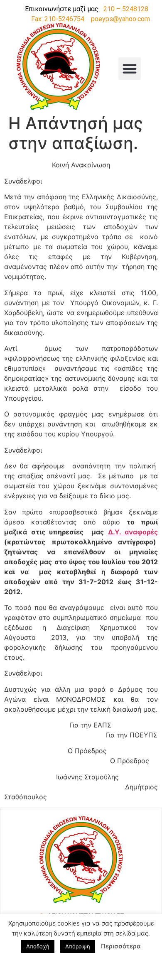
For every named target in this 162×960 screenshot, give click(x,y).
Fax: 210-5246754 (57, 19)
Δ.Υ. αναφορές (133, 532)
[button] (129, 68)
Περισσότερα (121, 946)
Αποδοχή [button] (37, 946)
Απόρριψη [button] (77, 946)
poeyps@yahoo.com (120, 19)
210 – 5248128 (125, 9)
